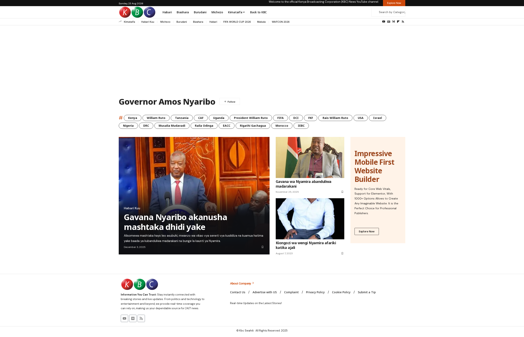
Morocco (282, 126)
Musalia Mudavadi (172, 126)
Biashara (198, 21)
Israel (377, 118)
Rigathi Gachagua (253, 126)
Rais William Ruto (335, 118)
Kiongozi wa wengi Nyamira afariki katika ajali (306, 245)
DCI (296, 118)
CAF (200, 118)
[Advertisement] (262, 62)
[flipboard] (398, 21)
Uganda (218, 118)
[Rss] (403, 21)
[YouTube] (383, 21)
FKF (310, 118)
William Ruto (156, 118)
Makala (261, 21)
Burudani (181, 21)
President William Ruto (251, 118)
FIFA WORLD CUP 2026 (237, 21)
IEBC (301, 126)
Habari (213, 21)
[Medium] (393, 21)
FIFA (280, 118)
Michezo (165, 21)
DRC (146, 126)
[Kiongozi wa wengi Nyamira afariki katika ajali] (310, 218)
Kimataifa (129, 21)
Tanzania (182, 118)
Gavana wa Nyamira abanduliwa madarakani (303, 184)
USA (361, 118)
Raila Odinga (204, 126)
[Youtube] (124, 318)
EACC (226, 126)
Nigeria (128, 126)
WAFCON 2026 (281, 21)
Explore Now (367, 231)
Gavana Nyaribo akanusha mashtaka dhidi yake (175, 221)
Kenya (132, 118)
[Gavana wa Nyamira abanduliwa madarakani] (310, 157)
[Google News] (388, 21)
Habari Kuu (147, 21)
